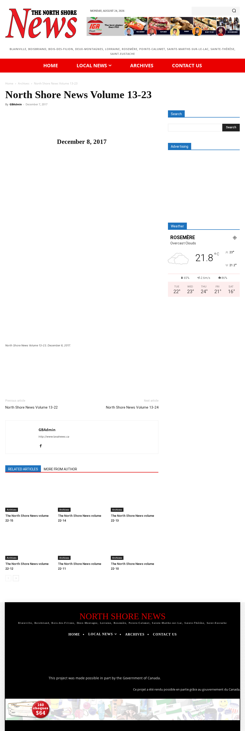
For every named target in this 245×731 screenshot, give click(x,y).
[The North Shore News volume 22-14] (82, 495)
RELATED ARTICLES (23, 469)
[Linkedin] (82, 123)
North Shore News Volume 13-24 (132, 407)
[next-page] (16, 578)
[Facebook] (38, 123)
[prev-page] (8, 578)
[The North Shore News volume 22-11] (82, 543)
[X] (49, 123)
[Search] (234, 11)
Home (9, 83)
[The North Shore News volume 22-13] (134, 495)
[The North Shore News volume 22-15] (29, 495)
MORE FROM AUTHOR (60, 469)
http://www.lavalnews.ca (54, 436)
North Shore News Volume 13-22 (31, 407)
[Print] (104, 123)
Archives (23, 83)
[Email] (93, 123)
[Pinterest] (60, 123)
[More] (116, 123)
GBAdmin (16, 104)
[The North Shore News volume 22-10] (134, 543)
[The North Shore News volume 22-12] (29, 543)
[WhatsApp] (71, 123)
